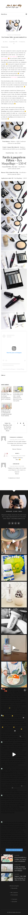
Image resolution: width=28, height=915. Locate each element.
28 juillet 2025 (17, 864)
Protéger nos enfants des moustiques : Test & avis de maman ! (20, 868)
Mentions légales (14, 886)
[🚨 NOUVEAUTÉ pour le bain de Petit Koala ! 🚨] (14, 621)
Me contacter (14, 892)
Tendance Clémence (16, 437)
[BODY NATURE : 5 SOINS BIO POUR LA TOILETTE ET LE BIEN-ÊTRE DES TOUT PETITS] (6, 406)
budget (6, 423)
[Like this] (14, 43)
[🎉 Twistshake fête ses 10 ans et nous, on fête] (14, 541)
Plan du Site (14, 888)
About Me (14, 901)
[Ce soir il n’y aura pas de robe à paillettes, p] (14, 834)
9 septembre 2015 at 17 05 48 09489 (17, 466)
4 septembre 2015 (13, 41)
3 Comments (22, 41)
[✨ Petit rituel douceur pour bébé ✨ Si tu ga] (14, 568)
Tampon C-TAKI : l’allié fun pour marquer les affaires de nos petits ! (20, 878)
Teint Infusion (6, 141)
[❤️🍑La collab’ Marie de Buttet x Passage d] (14, 701)
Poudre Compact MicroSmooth (11, 147)
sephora (6, 429)
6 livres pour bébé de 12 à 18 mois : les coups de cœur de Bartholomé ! (20, 859)
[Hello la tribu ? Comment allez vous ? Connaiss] (14, 648)
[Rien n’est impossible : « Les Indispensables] (14, 754)
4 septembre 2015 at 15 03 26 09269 (17, 439)
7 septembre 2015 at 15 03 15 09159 (18, 455)
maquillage (8, 427)
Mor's (6, 41)
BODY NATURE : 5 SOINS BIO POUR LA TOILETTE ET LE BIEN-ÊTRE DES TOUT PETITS (6, 413)
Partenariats (14, 895)
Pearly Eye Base (10, 153)
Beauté (9, 34)
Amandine (16, 463)
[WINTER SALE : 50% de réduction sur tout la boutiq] (14, 781)
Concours (14, 899)
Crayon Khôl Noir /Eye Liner (9, 166)
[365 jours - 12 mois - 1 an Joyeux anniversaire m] (14, 808)
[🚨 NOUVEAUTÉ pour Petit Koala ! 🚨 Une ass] (14, 674)
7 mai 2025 (16, 874)
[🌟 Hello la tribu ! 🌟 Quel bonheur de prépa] (14, 728)
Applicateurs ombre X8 (7, 178)
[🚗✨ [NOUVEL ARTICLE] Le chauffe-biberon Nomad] (14, 594)
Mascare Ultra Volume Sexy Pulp (9, 172)
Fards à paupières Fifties (14, 158)
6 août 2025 (16, 855)
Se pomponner (16, 34)
